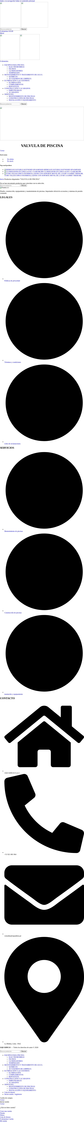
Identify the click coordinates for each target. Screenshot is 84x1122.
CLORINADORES (16, 71)
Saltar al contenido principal (25, 1)
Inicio (2, 179)
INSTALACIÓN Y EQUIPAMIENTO (22, 100)
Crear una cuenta (6, 1111)
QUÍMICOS (13, 77)
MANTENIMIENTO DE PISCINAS (22, 96)
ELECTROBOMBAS (16, 67)
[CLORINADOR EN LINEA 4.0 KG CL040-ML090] (24, 171)
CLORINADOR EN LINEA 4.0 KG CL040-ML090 (62, 171)
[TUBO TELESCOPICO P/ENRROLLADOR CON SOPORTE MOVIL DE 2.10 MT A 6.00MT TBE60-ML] (43, 173)
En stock (10, 161)
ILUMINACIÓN (15, 82)
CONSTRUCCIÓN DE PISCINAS (21, 98)
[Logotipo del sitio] (10, 27)
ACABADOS (14, 92)
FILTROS (12, 69)
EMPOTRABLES (15, 90)
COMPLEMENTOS (16, 84)
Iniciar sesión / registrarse (13, 1094)
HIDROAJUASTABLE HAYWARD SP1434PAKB (62, 170)
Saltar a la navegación (8, 1)
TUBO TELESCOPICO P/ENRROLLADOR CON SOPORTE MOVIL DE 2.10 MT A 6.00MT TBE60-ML (42, 175)
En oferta (10, 159)
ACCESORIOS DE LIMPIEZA (20, 79)
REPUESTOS (14, 86)
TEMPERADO (14, 73)
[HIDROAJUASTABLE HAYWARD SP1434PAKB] (24, 170)
